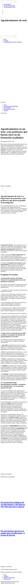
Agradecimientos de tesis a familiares (13, 42)
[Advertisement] (14, 58)
